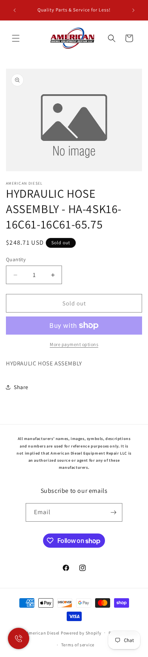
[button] (15, 38)
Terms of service (77, 645)
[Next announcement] (133, 10)
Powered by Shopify (81, 632)
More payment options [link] (74, 344)
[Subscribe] (113, 512)
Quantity (16, 259)
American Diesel (43, 632)
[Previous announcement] (14, 10)
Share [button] (21, 387)
